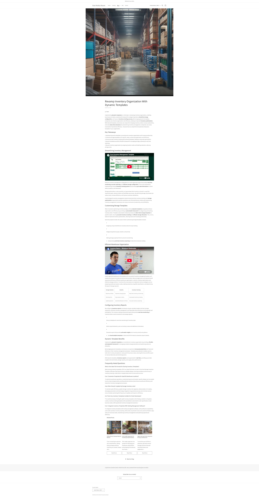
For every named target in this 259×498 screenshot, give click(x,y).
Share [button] (107, 111)
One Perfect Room (98, 494)
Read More (114, 453)
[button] (118, 5)
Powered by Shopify (105, 494)
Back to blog (130, 459)
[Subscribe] (140, 478)
